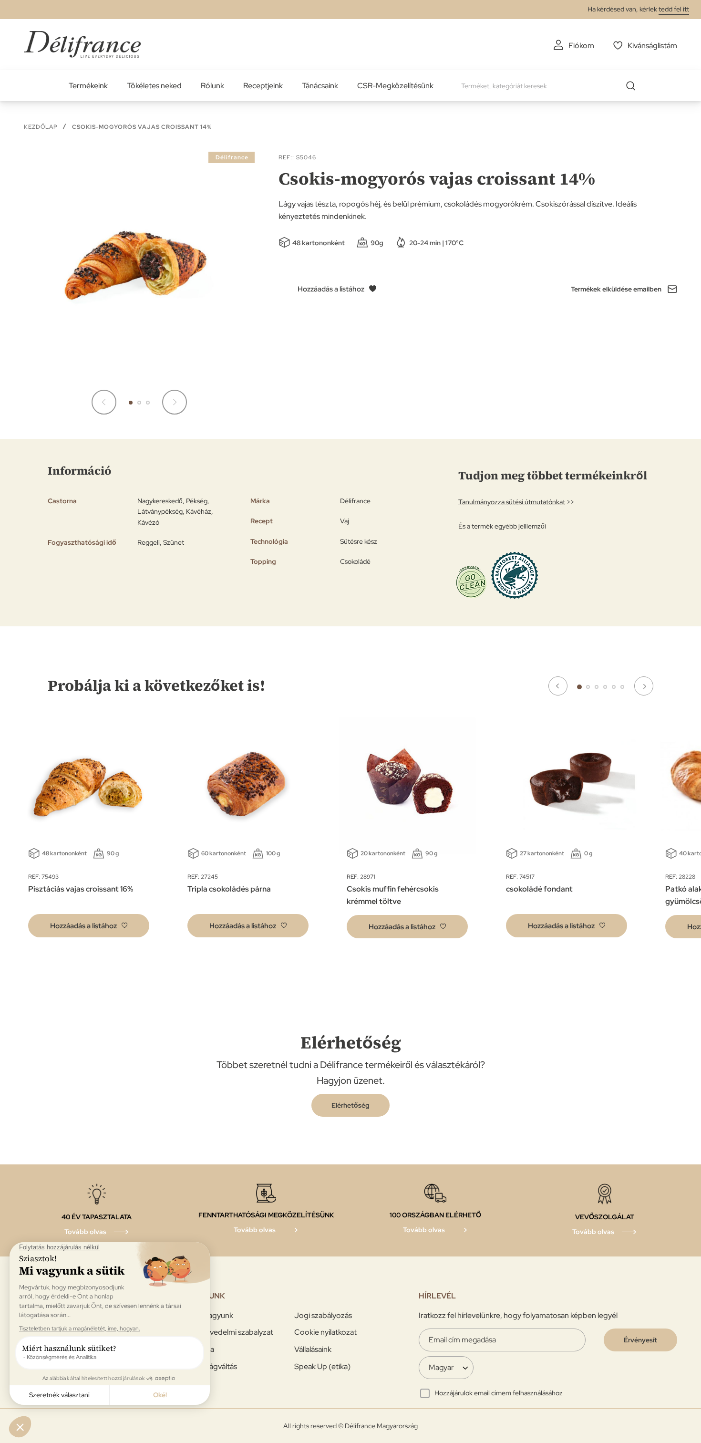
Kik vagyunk (213, 1315)
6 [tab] (622, 687)
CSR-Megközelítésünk (395, 86)
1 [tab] (579, 687)
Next (643, 686)
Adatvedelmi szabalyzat (233, 1332)
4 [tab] (605, 687)
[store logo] (82, 44)
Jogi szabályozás (323, 1315)
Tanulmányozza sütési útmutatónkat (511, 502)
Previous (557, 686)
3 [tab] (596, 687)
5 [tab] (614, 687)
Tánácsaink (320, 86)
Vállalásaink (312, 1349)
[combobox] (551, 85)
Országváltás (215, 1366)
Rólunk (212, 86)
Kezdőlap (41, 127)
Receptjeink (263, 86)
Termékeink (88, 86)
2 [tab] (588, 687)
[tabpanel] (247, 833)
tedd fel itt (674, 9)
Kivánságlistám (652, 46)
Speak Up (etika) (322, 1366)
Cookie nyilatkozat (325, 1332)
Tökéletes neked (154, 86)
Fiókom (581, 46)
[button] (104, 402)
